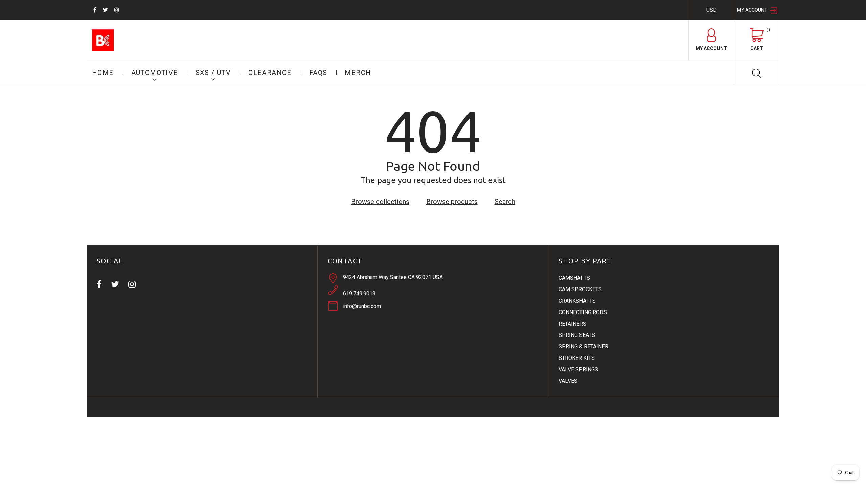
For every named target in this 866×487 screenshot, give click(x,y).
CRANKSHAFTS (577, 301)
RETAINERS (572, 324)
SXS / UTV (213, 73)
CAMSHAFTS (574, 278)
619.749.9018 (359, 293)
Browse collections (380, 202)
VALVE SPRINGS (578, 369)
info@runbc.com (362, 306)
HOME (103, 73)
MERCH (358, 73)
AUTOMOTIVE (154, 73)
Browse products (452, 202)
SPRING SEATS (577, 335)
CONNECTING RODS (583, 312)
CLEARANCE (270, 73)
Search (505, 202)
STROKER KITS (577, 358)
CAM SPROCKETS (580, 289)
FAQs (318, 73)
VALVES (568, 381)
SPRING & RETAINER (583, 346)
